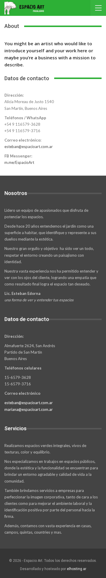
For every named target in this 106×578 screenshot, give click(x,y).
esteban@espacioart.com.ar (28, 146)
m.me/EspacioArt (19, 162)
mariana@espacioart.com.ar (28, 409)
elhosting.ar (76, 569)
